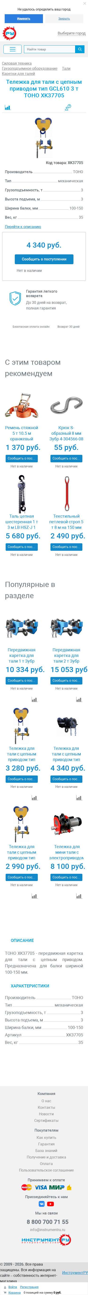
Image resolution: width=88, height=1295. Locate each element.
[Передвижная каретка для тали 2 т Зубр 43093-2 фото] (66, 627)
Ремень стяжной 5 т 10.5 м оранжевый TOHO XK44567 (21, 436)
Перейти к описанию (23, 227)
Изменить (23, 18)
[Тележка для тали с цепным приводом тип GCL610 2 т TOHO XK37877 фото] (21, 824)
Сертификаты (46, 1120)
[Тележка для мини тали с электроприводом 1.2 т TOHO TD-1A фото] (66, 824)
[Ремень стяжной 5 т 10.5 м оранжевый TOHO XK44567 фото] (21, 405)
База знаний (46, 1150)
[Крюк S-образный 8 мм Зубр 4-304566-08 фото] (66, 405)
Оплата (46, 1164)
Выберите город (72, 33)
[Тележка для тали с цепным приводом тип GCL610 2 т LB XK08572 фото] (66, 726)
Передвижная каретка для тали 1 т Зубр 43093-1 (21, 658)
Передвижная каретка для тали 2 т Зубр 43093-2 (66, 658)
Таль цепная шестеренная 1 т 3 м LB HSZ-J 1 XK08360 (21, 524)
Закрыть (64, 18)
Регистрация (29, 1287)
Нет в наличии (22, 466)
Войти (12, 1287)
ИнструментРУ (75, 1272)
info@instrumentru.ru (47, 1230)
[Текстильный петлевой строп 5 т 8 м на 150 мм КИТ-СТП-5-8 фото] (66, 494)
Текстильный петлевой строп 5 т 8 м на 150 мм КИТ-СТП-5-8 (66, 524)
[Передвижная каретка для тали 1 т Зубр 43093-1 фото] (21, 627)
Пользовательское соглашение (46, 1170)
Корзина (14, 1292)
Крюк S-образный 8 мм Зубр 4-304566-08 (66, 433)
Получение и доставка (46, 1157)
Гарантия (46, 1144)
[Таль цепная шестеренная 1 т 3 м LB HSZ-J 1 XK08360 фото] (21, 494)
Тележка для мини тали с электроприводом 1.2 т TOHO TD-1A (67, 855)
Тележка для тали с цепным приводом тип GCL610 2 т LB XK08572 (66, 759)
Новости (46, 1114)
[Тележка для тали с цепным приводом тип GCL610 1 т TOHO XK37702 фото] (21, 726)
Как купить (46, 1137)
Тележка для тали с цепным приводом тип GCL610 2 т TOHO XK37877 (21, 857)
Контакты (46, 1107)
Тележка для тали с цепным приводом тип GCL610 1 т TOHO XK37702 (21, 759)
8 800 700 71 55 (48, 1222)
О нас (46, 1101)
